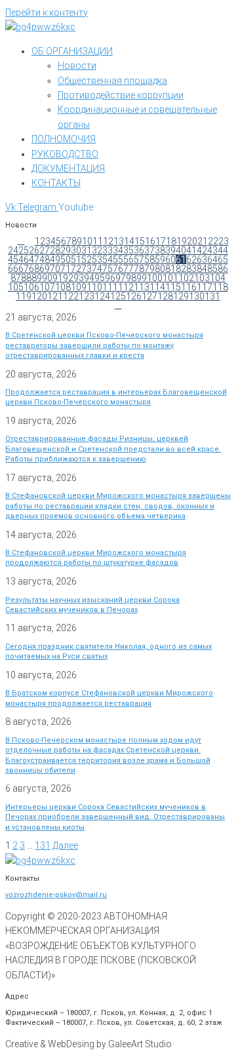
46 (23, 259)
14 (129, 241)
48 (44, 259)
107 (47, 287)
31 (86, 250)
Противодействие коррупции (121, 95)
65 (223, 259)
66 (13, 268)
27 (44, 250)
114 (157, 287)
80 (160, 268)
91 (57, 277)
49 (55, 259)
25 (23, 250)
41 (191, 250)
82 (181, 268)
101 (170, 277)
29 (65, 250)
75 (107, 268)
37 (149, 250)
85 (212, 268)
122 (71, 296)
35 (128, 250)
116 (189, 287)
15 (139, 241)
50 (65, 259)
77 (128, 268)
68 (34, 268)
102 (186, 277)
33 (107, 250)
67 (23, 268)
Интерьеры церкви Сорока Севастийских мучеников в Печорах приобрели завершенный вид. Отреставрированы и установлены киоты (115, 817)
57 (139, 259)
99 (141, 277)
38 (160, 250)
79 (149, 268)
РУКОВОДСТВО (64, 154)
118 (220, 287)
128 (165, 296)
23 (223, 241)
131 (212, 296)
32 (97, 250)
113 (141, 287)
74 (97, 268)
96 (110, 277)
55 (118, 259)
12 (108, 241)
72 (76, 268)
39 (170, 250)
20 (192, 241)
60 (170, 259)
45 (13, 259)
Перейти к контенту (46, 12)
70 (55, 268)
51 (76, 259)
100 (155, 277)
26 (34, 250)
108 (63, 287)
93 (78, 277)
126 (134, 296)
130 (197, 296)
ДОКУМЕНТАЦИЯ (68, 168)
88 (26, 277)
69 (44, 268)
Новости (77, 65)
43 (212, 250)
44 (223, 250)
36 (139, 250)
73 (86, 268)
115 (173, 287)
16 (150, 241)
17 (160, 241)
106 (31, 287)
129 (181, 296)
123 (86, 296)
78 (139, 268)
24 (13, 250)
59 (160, 259)
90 (47, 277)
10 (87, 241)
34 (118, 250)
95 (99, 277)
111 (110, 287)
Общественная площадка (112, 80)
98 (131, 277)
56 (128, 259)
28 (55, 250)
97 (120, 277)
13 (118, 241)
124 (102, 296)
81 (170, 268)
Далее (65, 845)
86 (223, 268)
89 (36, 277)
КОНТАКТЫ (56, 183)
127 (149, 296)
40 (181, 250)
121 (55, 296)
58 (149, 259)
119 (23, 296)
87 (15, 277)
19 (181, 241)
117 (204, 287)
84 (202, 268)
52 (86, 259)
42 (202, 250)
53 (97, 259)
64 (212, 259)
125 (118, 296)
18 (171, 241)
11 (97, 241)
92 (68, 277)
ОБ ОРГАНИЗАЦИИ (72, 51)
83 (191, 268)
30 (76, 250)
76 (118, 268)
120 (39, 296)
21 (202, 241)
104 (218, 277)
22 (213, 241)
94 (89, 277)
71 (65, 268)
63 (202, 259)
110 (94, 287)
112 (126, 287)
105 (16, 287)
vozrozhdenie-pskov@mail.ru (56, 895)
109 (79, 287)
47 (34, 259)
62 (191, 259)
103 (202, 277)
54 (107, 259)
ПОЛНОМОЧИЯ (63, 139)
